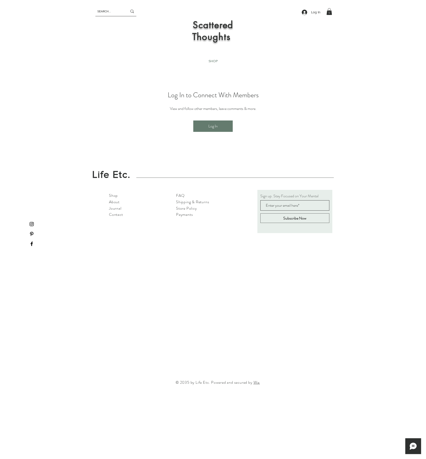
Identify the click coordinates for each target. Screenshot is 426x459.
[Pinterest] (32, 234)
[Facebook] (32, 244)
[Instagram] (32, 224)
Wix (256, 382)
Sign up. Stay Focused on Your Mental (289, 196)
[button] (329, 11)
